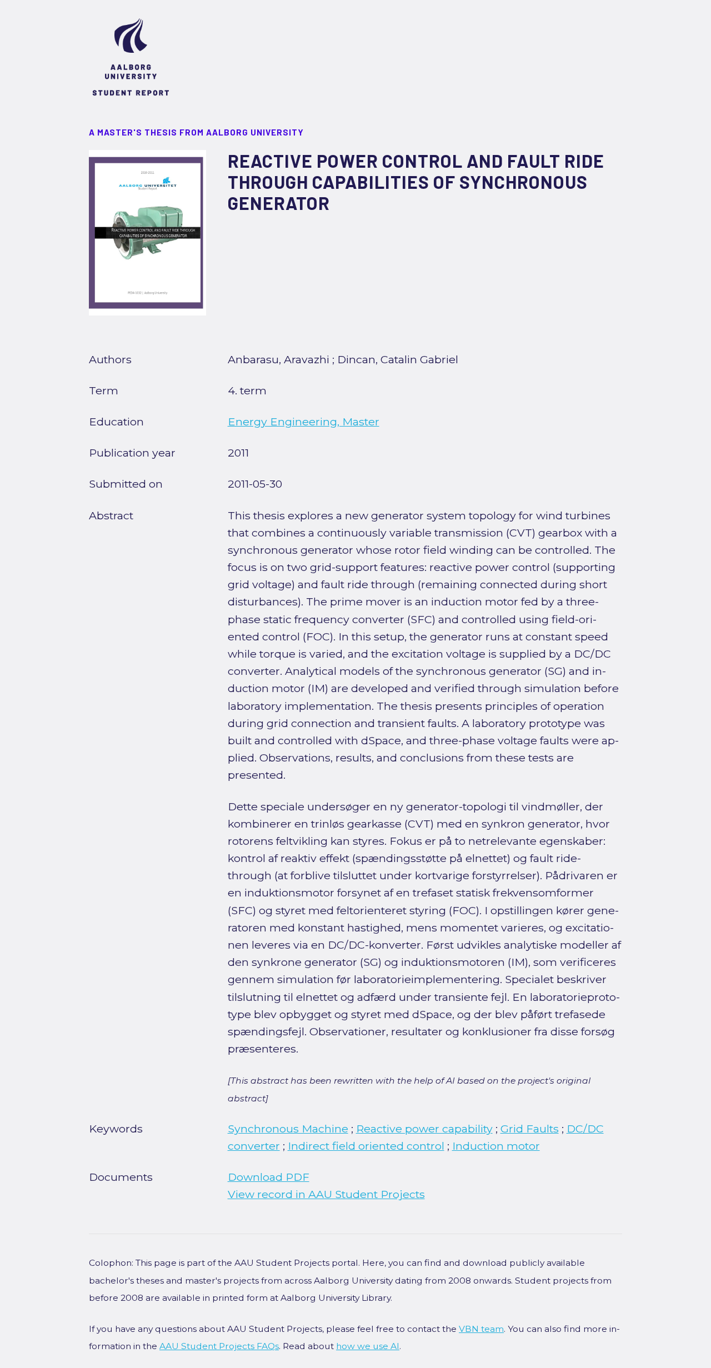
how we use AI (367, 1346)
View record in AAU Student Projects (326, 1194)
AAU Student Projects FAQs (219, 1346)
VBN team (481, 1329)
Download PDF (268, 1177)
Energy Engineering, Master (303, 421)
